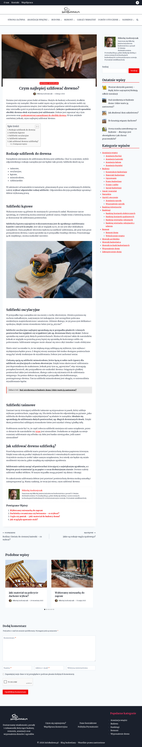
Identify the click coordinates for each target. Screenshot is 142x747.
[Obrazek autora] (34, 94)
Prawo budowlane (114, 181)
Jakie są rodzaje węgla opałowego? (79, 535)
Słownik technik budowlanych (115, 245)
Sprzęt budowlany (114, 188)
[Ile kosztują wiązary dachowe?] (104, 121)
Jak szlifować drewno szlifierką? (23, 141)
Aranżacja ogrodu (113, 200)
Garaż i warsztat (86, 20)
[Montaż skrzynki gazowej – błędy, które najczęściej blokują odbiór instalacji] (104, 87)
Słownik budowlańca (111, 242)
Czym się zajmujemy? (55, 723)
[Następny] (89, 584)
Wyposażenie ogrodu (115, 204)
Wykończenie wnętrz (115, 236)
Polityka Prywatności (88, 727)
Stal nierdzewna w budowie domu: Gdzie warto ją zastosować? (118, 103)
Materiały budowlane (49, 83)
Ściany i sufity (112, 185)
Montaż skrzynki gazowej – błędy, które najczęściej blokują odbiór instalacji (120, 90)
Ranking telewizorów (111, 207)
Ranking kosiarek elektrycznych (120, 213)
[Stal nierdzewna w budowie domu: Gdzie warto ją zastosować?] (104, 100)
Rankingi (106, 210)
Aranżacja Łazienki (114, 159)
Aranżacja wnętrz (110, 153)
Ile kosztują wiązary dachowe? (122, 120)
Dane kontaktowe (88, 723)
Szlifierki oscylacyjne (19, 135)
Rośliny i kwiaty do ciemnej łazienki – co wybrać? (22, 536)
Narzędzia (106, 194)
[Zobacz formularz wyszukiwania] (137, 20)
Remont (105, 229)
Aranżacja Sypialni (114, 165)
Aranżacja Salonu (113, 162)
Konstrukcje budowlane (116, 172)
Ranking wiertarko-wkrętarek (119, 220)
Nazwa (8, 668)
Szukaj (105, 67)
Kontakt (15, 2)
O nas (6, 2)
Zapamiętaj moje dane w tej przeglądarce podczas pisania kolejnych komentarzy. (39, 674)
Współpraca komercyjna (55, 727)
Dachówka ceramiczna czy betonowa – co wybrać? (34, 513)
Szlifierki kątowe (17, 133)
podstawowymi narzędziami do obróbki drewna (43, 115)
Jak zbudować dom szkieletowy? (123, 113)
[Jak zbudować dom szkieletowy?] (104, 113)
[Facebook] (137, 3)
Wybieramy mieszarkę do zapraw (26, 510)
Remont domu (112, 232)
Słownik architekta (110, 239)
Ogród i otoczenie (110, 197)
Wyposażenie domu (111, 248)
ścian (38, 431)
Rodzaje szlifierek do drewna (22, 130)
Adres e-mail (43, 668)
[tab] (44, 609)
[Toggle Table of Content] (35, 126)
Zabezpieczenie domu (112, 252)
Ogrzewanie (111, 178)
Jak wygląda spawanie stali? (24, 519)
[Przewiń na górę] (136, 743)
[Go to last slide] (9, 584)
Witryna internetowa (77, 668)
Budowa (105, 169)
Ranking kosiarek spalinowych (120, 216)
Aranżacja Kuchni (114, 156)
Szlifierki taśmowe (17, 138)
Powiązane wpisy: (20, 144)
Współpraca (27, 2)
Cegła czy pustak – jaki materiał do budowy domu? (35, 516)
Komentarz (10, 638)
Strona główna (16, 20)
